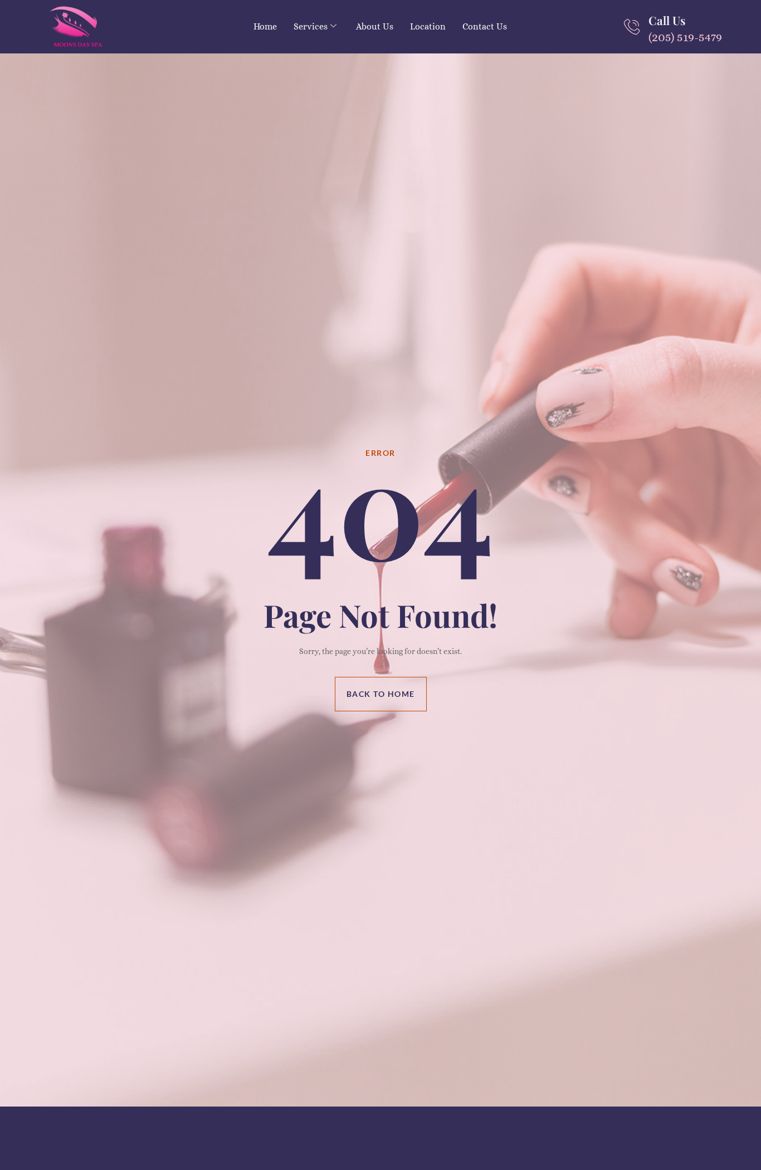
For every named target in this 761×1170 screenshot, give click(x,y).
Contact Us (484, 26)
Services (311, 26)
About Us (374, 26)
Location (428, 26)
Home (265, 26)
